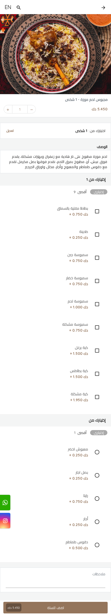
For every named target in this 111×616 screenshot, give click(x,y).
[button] (55, 179)
